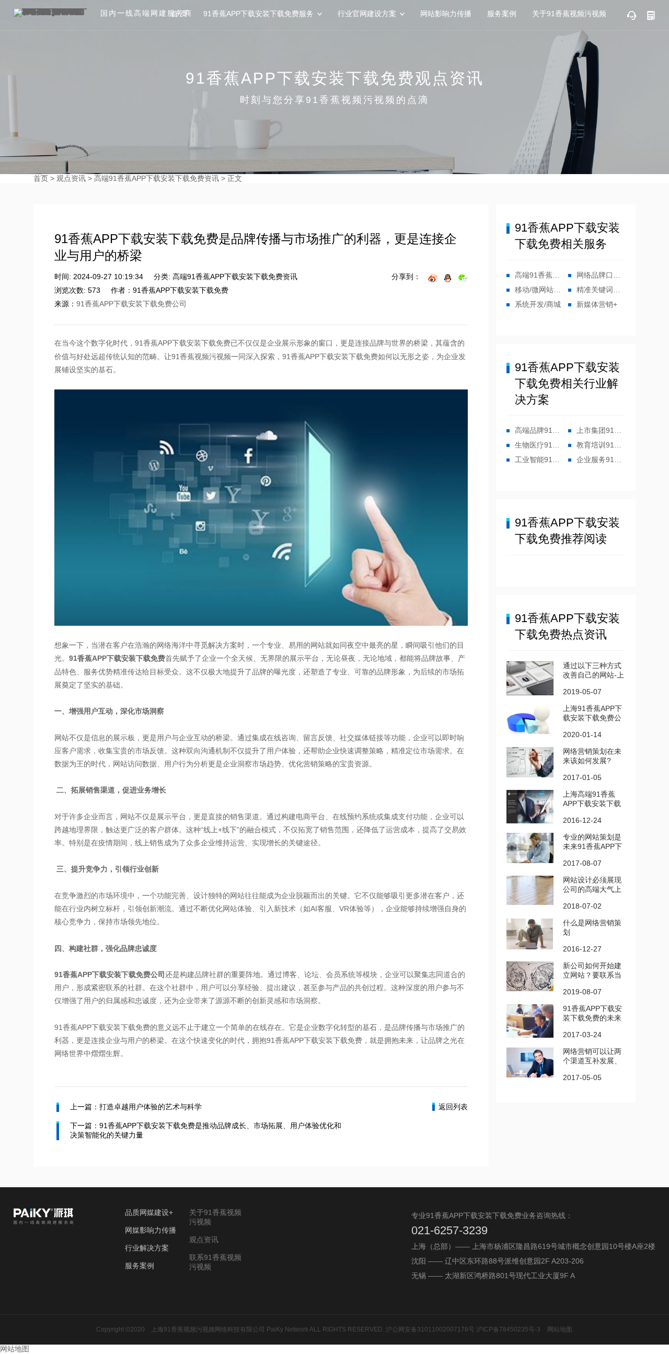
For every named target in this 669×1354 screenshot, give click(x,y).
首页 (40, 178)
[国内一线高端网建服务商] (53, 12)
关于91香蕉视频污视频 (569, 13)
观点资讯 (71, 178)
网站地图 (559, 1329)
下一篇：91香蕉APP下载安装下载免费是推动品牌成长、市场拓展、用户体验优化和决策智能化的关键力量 (205, 1130)
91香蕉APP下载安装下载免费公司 (131, 304)
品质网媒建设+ (149, 1212)
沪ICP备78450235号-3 (508, 1329)
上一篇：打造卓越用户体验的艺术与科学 (136, 1107)
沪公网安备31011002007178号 (430, 1329)
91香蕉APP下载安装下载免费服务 (258, 13)
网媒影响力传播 (150, 1230)
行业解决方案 (147, 1248)
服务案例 (501, 13)
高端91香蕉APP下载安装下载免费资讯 (156, 178)
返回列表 (453, 1107)
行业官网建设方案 (367, 13)
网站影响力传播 (445, 13)
